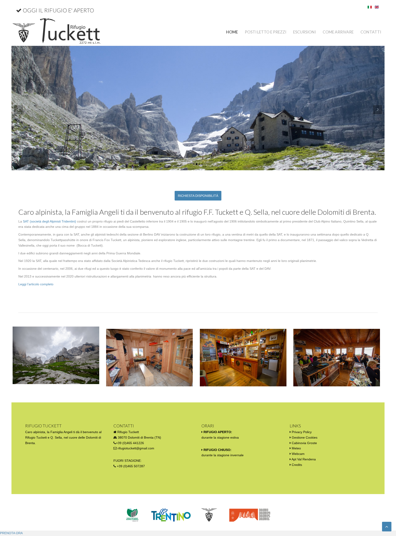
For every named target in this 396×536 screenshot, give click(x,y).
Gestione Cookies (304, 437)
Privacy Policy (302, 432)
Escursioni (304, 32)
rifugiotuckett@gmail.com (136, 448)
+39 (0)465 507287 (131, 466)
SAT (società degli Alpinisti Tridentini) (49, 221)
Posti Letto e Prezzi (265, 32)
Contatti (370, 32)
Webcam (298, 454)
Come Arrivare (338, 32)
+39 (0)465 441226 (130, 443)
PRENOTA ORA (11, 533)
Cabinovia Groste (304, 443)
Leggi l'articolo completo (35, 284)
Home (232, 32)
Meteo (296, 448)
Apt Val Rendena (304, 459)
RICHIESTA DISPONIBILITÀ (198, 196)
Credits (297, 465)
